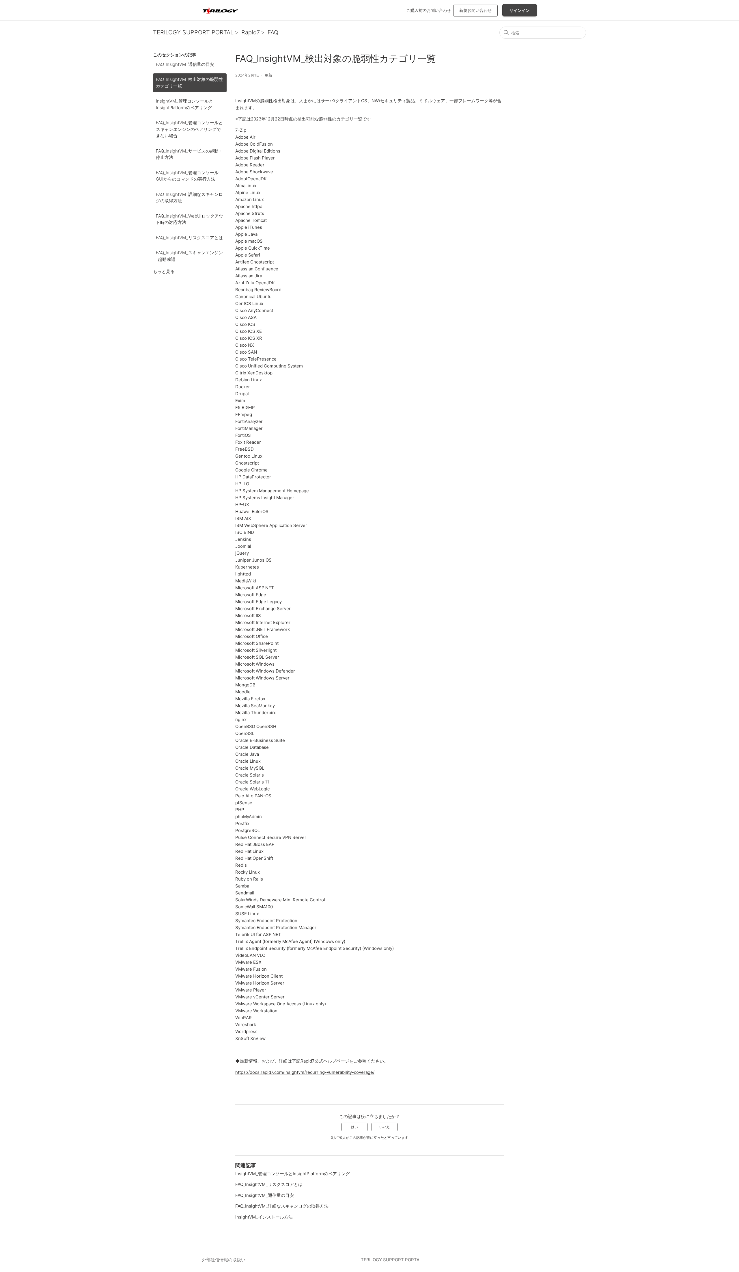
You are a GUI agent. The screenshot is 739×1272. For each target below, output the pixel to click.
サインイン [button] (520, 10)
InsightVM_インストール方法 (264, 1217)
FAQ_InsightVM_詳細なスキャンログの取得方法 (189, 198)
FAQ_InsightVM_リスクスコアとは (189, 237)
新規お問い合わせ (475, 10)
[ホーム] (220, 10)
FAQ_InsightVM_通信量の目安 (185, 64)
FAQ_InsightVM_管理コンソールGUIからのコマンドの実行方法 (187, 176)
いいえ (384, 1127)
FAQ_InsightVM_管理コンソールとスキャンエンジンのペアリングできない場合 (189, 129)
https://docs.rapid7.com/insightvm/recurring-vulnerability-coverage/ (304, 1072)
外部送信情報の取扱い (223, 1259)
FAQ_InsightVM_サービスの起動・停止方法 (189, 154)
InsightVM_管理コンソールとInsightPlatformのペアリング (184, 104)
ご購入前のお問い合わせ (428, 10)
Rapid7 (250, 32)
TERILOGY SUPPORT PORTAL (193, 32)
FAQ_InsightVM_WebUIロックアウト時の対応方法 (189, 219)
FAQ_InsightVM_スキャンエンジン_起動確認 (189, 256)
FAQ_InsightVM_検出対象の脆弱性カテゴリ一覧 (189, 83)
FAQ (273, 32)
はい (354, 1127)
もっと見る (164, 271)
